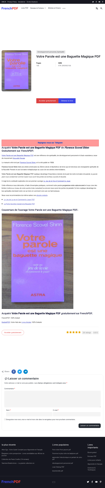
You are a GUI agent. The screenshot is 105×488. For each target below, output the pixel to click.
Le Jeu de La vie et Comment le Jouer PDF (19, 200)
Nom (8, 410)
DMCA (4, 2)
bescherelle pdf (57, 471)
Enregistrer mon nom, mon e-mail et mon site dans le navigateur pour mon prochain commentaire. (40, 419)
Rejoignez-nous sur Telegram (50, 142)
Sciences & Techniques (91, 469)
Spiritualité (60, 52)
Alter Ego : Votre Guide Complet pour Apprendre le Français (22, 450)
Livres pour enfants (94, 460)
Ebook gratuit (92, 453)
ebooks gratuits (41, 195)
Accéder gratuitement (47, 101)
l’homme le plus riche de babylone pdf (65, 454)
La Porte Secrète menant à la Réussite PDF (19, 204)
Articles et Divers (54, 8)
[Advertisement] (52, 33)
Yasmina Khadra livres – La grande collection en (18, 463)
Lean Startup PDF (58, 467)
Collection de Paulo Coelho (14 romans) (15, 459)
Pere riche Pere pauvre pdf (61, 450)
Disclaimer (21, 2)
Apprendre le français (95, 464)
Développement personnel (46, 52)
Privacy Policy (12, 2)
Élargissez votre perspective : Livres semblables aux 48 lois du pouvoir (23, 455)
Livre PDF (24, 8)
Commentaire (9, 389)
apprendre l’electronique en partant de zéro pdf (67, 459)
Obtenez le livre (67, 101)
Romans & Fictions (37, 8)
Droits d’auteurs (32, 2)
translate (97, 8)
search (101, 8)
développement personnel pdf (62, 463)
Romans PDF (92, 457)
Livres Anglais (26, 322)
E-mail (56, 410)
